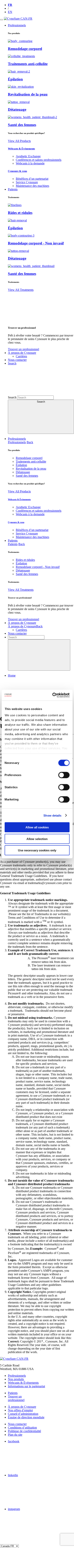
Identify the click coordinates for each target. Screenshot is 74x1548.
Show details (52, 815)
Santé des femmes (22, 125)
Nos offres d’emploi (20, 1410)
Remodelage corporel (25, 49)
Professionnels (17, 438)
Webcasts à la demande (30, 163)
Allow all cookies (37, 827)
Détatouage (17, 109)
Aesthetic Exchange (28, 156)
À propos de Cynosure (22, 622)
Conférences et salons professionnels (38, 159)
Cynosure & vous (17, 171)
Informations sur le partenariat (26, 1386)
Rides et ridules (20, 213)
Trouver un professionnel (23, 349)
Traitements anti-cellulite (28, 64)
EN (10, 12)
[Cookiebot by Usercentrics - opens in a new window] (52, 695)
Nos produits (16, 1379)
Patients (13, 540)
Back (30, 442)
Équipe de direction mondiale (26, 1417)
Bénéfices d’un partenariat (32, 178)
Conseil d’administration (23, 1413)
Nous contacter (17, 633)
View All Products (19, 141)
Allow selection (37, 838)
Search (12, 397)
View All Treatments (21, 289)
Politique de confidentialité (24, 1431)
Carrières (21, 356)
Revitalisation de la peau (28, 94)
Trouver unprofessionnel (16, 1398)
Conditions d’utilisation (22, 1427)
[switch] (63, 775)
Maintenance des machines (32, 185)
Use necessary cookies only (37, 850)
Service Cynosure (27, 182)
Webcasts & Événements (21, 148)
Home (12, 675)
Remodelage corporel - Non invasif (36, 243)
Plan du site (15, 1434)
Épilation (15, 79)
